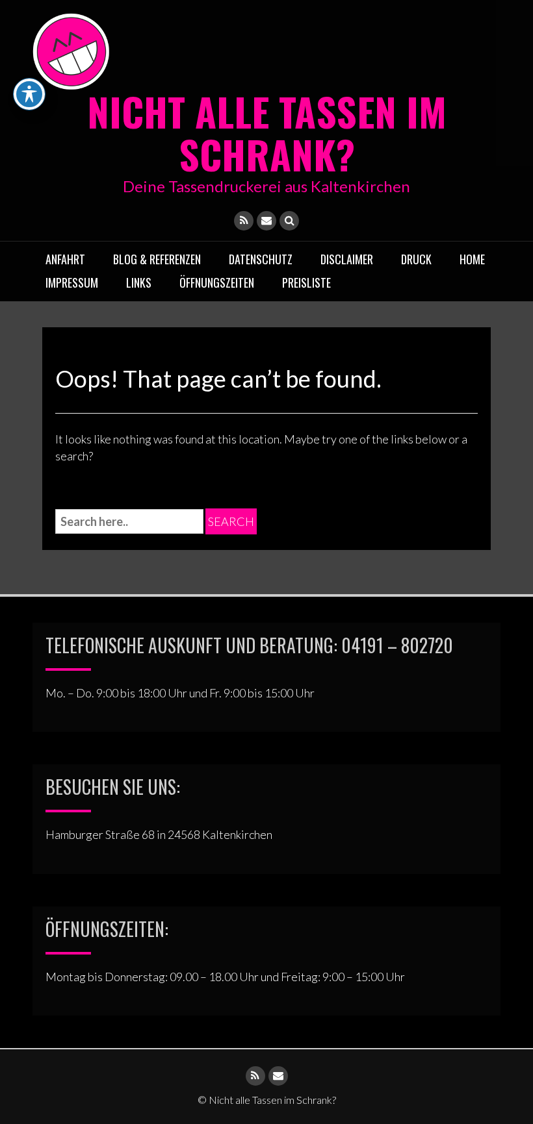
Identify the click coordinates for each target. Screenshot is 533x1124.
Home (472, 259)
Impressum (72, 282)
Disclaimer (346, 259)
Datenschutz (260, 259)
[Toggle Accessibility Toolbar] (29, 94)
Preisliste (306, 282)
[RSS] (244, 221)
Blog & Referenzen (157, 259)
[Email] (266, 221)
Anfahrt (65, 259)
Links (138, 282)
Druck (416, 259)
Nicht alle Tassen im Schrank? (267, 132)
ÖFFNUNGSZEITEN (216, 282)
